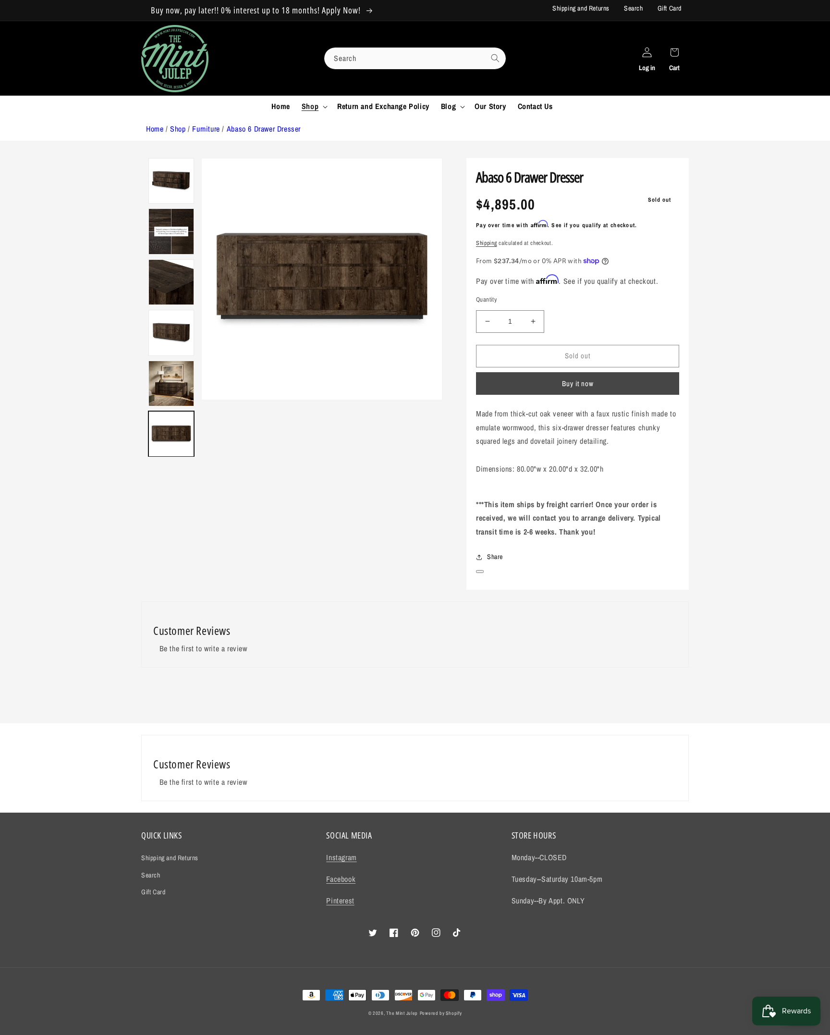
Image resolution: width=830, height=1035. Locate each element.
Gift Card (670, 8)
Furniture (206, 128)
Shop (177, 128)
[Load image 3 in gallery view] (171, 332)
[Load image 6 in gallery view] (171, 181)
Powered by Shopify (441, 1013)
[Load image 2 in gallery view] (171, 383)
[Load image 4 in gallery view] (171, 282)
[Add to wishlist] (480, 571)
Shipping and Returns (581, 8)
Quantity (486, 299)
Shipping (486, 243)
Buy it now (578, 383)
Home (154, 128)
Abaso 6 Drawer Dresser (264, 128)
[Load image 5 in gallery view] (171, 231)
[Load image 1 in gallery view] (171, 434)
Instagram (341, 857)
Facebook (340, 879)
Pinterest (340, 900)
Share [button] (495, 556)
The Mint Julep (402, 1013)
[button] (313, 106)
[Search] (495, 58)
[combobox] (415, 58)
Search (633, 8)
